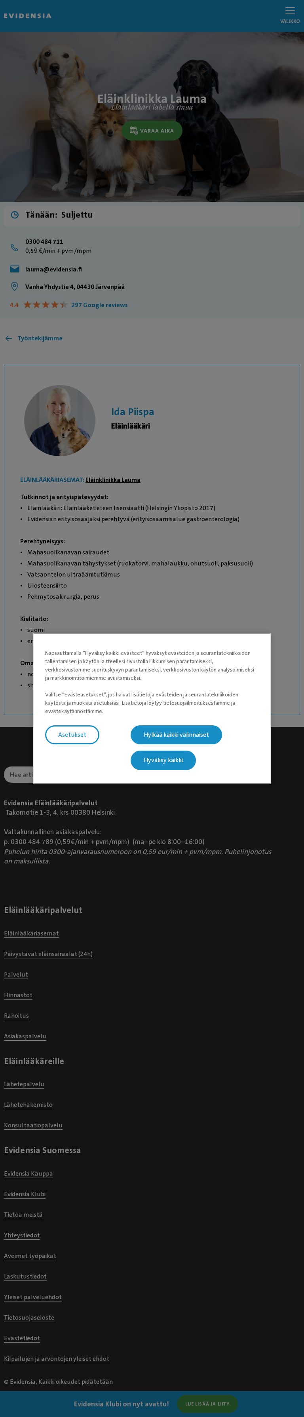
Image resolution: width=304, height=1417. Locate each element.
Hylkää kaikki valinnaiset (176, 735)
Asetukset (72, 735)
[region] (152, 708)
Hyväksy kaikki (163, 760)
